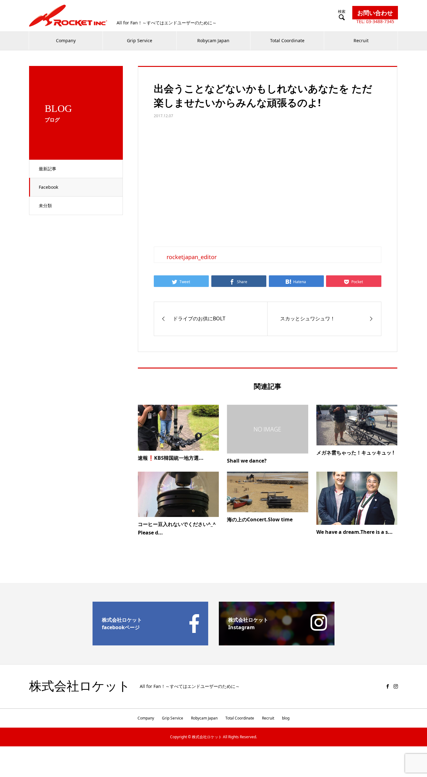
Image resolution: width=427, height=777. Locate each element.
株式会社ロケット (79, 686)
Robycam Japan (213, 40)
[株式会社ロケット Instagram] (276, 642)
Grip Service (139, 40)
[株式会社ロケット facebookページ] (150, 642)
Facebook (48, 187)
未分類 (45, 205)
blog (285, 718)
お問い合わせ (375, 12)
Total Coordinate (287, 40)
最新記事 (47, 169)
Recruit (361, 40)
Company (66, 40)
